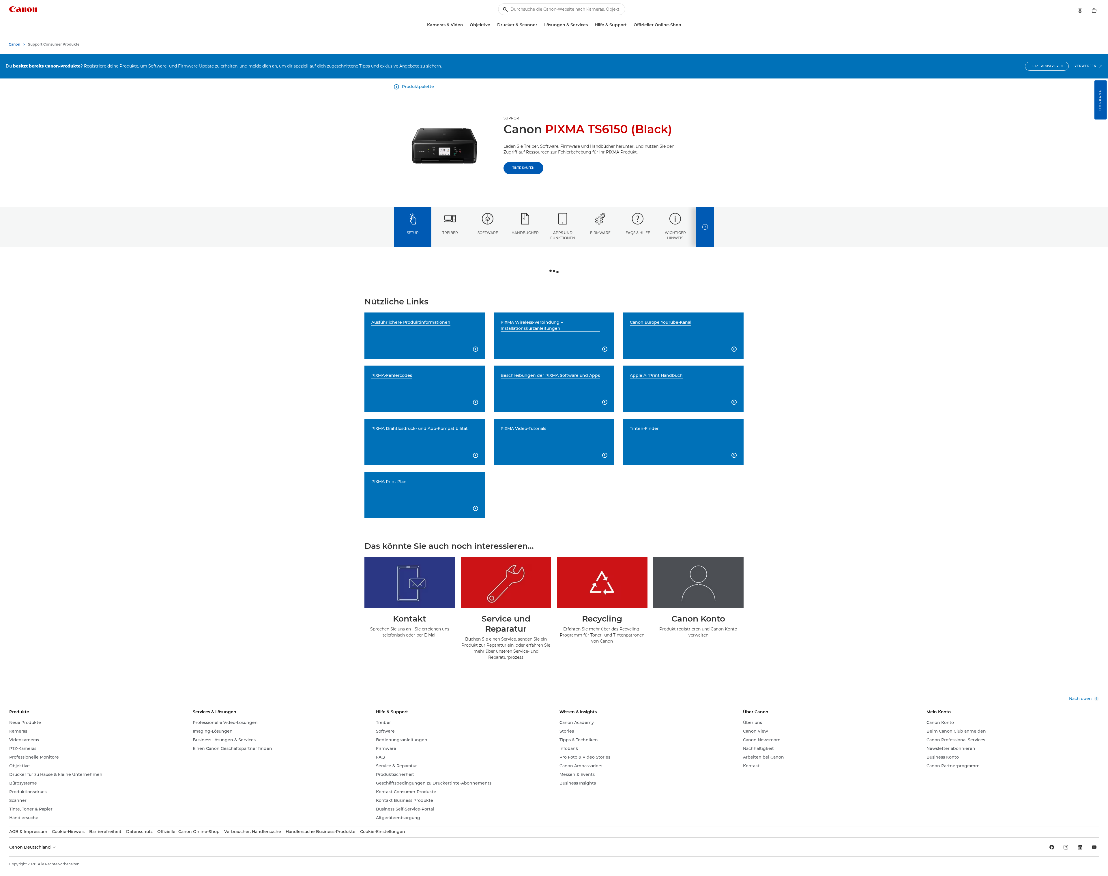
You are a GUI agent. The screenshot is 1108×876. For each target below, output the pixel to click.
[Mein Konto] (1080, 10)
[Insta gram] (1066, 847)
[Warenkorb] (1094, 10)
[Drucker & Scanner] (539, 25)
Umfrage (1100, 100)
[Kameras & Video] (465, 25)
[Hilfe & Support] (629, 25)
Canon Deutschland (30, 847)
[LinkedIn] (1080, 847)
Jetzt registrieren (1047, 66)
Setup (413, 233)
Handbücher (525, 233)
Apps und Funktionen (562, 235)
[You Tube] (1094, 847)
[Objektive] (492, 25)
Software (488, 233)
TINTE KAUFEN (523, 168)
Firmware (600, 233)
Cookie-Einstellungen (382, 831)
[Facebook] (1051, 847)
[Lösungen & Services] (590, 25)
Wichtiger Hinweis (675, 235)
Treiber (450, 233)
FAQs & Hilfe (638, 233)
